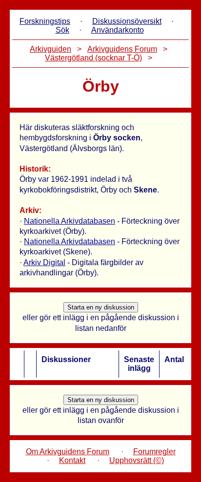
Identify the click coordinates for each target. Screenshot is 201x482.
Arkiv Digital (44, 262)
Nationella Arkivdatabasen (69, 221)
